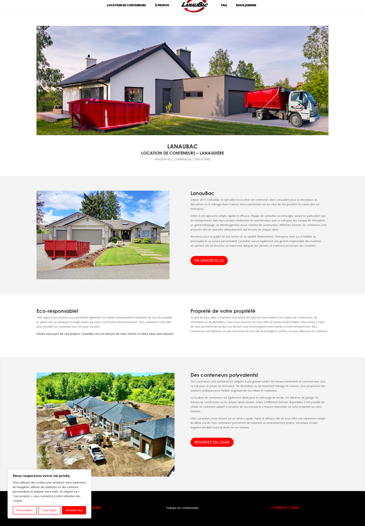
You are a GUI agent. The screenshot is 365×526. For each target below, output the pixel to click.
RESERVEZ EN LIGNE (212, 442)
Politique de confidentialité (182, 508)
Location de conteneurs (126, 5)
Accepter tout (74, 510)
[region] (49, 493)
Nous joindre (246, 5)
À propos (162, 5)
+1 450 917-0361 (285, 507)
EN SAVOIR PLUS (209, 260)
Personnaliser (24, 510)
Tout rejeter (49, 510)
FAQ (224, 5)
